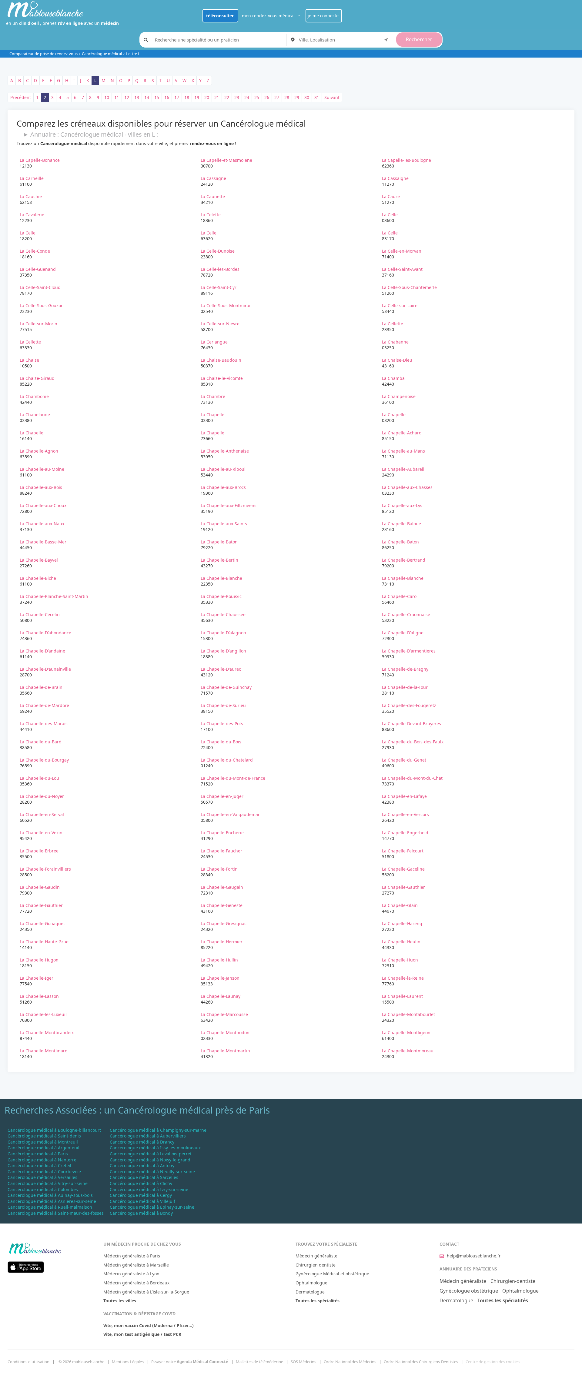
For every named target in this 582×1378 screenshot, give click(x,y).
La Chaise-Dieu (397, 360)
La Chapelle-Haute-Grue (44, 942)
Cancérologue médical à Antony (142, 1165)
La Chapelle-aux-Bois (41, 487)
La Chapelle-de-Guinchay (226, 687)
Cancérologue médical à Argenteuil (43, 1148)
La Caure (391, 196)
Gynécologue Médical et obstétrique (332, 1274)
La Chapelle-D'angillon (223, 651)
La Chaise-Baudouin (221, 360)
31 (316, 97)
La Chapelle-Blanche (221, 578)
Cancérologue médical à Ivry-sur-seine (149, 1189)
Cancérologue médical (102, 53)
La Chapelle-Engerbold (405, 832)
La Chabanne (395, 342)
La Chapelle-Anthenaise (225, 451)
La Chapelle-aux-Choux (43, 505)
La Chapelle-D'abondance (45, 633)
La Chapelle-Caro (399, 596)
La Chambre (213, 396)
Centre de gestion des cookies (493, 1361)
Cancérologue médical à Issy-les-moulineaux (155, 1148)
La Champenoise (399, 396)
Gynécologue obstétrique (469, 1290)
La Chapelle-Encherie (222, 832)
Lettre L (133, 53)
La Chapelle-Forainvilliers (45, 869)
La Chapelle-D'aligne (402, 633)
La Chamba (393, 378)
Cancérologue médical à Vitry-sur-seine (48, 1183)
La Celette (211, 214)
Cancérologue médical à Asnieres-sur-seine (52, 1201)
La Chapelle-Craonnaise (406, 614)
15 (156, 97)
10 (106, 97)
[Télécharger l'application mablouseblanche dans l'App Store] (26, 1266)
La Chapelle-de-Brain (41, 687)
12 (126, 97)
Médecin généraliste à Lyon (131, 1274)
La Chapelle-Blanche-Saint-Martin (54, 596)
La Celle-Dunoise (218, 251)
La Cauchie (31, 196)
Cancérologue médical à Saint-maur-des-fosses (56, 1213)
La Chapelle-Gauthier (403, 887)
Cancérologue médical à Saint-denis (44, 1136)
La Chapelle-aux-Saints (224, 523)
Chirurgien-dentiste (512, 1281)
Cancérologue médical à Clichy (141, 1183)
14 (146, 97)
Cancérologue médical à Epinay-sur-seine (152, 1207)
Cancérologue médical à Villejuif (142, 1201)
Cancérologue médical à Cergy (141, 1195)
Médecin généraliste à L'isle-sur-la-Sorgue (146, 1292)
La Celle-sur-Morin (38, 324)
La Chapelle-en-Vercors (405, 814)
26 (266, 97)
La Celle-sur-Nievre (220, 324)
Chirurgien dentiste (316, 1265)
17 (176, 97)
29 (296, 97)
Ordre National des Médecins (350, 1361)
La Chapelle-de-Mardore (44, 705)
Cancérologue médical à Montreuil (43, 1142)
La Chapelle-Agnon (39, 451)
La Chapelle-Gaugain (222, 887)
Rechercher (419, 39)
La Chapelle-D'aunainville (45, 669)
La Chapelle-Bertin (219, 560)
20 (206, 97)
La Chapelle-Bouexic (221, 596)
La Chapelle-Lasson (39, 996)
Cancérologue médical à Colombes (43, 1189)
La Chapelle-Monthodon (225, 1032)
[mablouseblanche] (35, 1247)
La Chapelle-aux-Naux (42, 523)
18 (186, 97)
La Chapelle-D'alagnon (223, 633)
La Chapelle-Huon (400, 960)
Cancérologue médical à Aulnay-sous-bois (50, 1195)
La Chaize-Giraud (37, 378)
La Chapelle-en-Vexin (41, 832)
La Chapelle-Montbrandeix (47, 1032)
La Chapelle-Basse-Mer (43, 542)
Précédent (20, 97)
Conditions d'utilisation (28, 1361)
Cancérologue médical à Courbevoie (44, 1171)
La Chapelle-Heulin (401, 942)
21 (216, 97)
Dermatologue (310, 1292)
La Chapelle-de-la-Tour (405, 687)
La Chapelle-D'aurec (221, 669)
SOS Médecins (303, 1361)
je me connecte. (324, 15)
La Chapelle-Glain (400, 905)
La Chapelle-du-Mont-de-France (233, 778)
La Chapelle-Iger (36, 978)
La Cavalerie (32, 214)
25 (256, 97)
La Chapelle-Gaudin (40, 887)
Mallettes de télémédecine (259, 1361)
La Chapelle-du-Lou (39, 778)
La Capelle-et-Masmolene (226, 160)
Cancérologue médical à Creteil (39, 1165)
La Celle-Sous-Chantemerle (409, 287)
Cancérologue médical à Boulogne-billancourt (54, 1130)
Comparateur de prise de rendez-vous (43, 53)
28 (286, 97)
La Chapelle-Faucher (221, 851)
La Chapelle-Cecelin (40, 614)
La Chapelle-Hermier (221, 942)
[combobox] (344, 40)
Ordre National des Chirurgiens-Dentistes (421, 1361)
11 (116, 97)
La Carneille (32, 178)
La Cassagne (213, 178)
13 (136, 97)
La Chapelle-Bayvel (39, 560)
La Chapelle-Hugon (39, 960)
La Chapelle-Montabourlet (408, 1014)
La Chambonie (34, 396)
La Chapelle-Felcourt (402, 851)
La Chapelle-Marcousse (224, 1014)
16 (166, 97)
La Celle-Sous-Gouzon (42, 305)
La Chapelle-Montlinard (44, 1051)
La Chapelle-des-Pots (222, 723)
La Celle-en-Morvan (401, 251)
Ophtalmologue (311, 1283)
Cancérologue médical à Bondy (141, 1213)
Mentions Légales (128, 1361)
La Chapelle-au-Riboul (223, 469)
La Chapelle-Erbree (39, 851)
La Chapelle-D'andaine (42, 651)
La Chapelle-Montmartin (225, 1051)
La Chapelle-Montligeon (406, 1032)
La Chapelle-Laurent (402, 996)
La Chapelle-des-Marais (44, 723)
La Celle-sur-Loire (399, 305)
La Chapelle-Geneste (221, 905)
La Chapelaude (35, 414)
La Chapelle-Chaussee (223, 614)
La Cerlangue (214, 342)
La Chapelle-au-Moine (42, 469)
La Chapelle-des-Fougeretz (409, 705)
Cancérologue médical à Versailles (42, 1177)
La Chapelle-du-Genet (404, 760)
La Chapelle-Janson (220, 978)
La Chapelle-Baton (219, 542)
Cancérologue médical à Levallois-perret (151, 1154)
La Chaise (29, 360)
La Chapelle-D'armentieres (409, 651)
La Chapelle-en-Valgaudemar (230, 814)
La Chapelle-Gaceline (403, 869)
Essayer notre (189, 1361)
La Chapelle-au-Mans (403, 451)
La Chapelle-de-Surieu (223, 705)
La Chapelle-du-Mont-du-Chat (412, 778)
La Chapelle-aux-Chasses (407, 487)
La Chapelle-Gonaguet (42, 923)
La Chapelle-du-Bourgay (44, 760)
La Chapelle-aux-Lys (402, 505)
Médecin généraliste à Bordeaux (136, 1283)
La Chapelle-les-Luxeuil (43, 1014)
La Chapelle (212, 414)
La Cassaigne (395, 178)
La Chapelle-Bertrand (403, 560)
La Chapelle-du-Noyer (42, 796)
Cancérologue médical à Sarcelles (144, 1177)
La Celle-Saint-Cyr (218, 287)
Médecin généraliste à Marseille (136, 1265)
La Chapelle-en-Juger (222, 796)
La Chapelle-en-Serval (42, 814)
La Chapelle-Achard (402, 433)
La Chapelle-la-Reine (403, 978)
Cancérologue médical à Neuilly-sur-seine (152, 1171)
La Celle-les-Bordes (220, 269)
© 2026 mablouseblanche (81, 1361)
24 (246, 97)
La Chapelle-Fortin (219, 869)
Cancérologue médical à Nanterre (42, 1160)
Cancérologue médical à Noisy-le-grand (150, 1160)
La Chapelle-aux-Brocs (223, 487)
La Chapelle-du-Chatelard (227, 760)
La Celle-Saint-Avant (402, 269)
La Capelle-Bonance (40, 160)
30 (306, 97)
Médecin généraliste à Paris (131, 1256)
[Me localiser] (386, 39)
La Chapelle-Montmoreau (407, 1051)
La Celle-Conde (35, 251)
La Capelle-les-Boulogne (406, 160)
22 (226, 97)
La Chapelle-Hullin (219, 960)
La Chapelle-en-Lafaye (404, 796)
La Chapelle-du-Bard (41, 742)
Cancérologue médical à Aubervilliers (148, 1136)
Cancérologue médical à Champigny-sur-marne (158, 1130)
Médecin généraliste (316, 1256)
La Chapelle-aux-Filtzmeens (228, 505)
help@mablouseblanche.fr (474, 1256)
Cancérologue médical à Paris (38, 1154)
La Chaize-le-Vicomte (222, 378)
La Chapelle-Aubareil (403, 469)
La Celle (390, 214)
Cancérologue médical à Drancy (142, 1142)
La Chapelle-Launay (220, 996)
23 (236, 97)
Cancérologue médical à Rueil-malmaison (50, 1207)
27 (276, 97)
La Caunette (213, 196)
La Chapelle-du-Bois (221, 742)
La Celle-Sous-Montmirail (226, 305)
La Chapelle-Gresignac (223, 923)
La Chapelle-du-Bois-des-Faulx (412, 742)
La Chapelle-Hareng (402, 923)
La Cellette (392, 324)
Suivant (332, 97)
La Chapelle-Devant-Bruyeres (411, 723)
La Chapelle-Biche (38, 578)
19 (196, 97)
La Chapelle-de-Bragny (405, 669)
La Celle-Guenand (38, 269)
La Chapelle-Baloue (401, 523)
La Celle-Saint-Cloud (40, 287)
